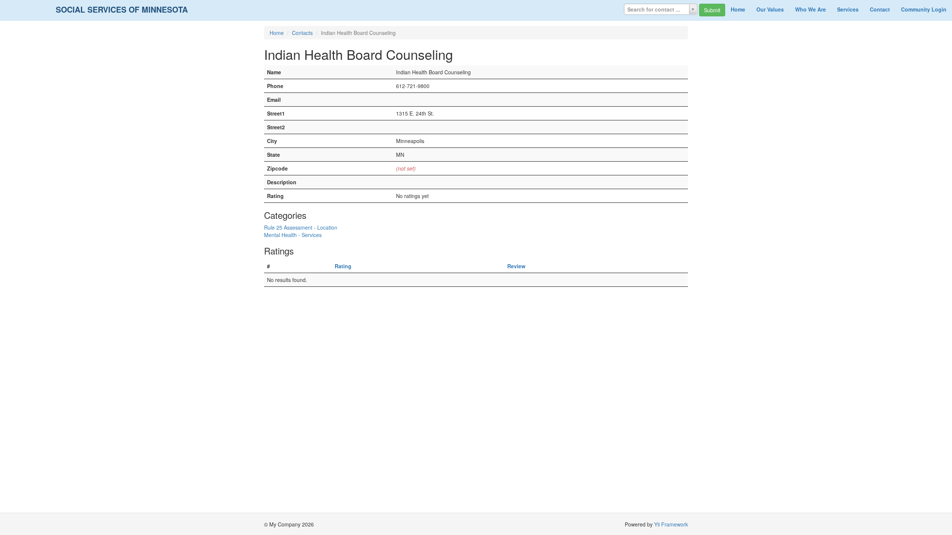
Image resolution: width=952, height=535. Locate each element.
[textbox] (660, 9)
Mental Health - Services (293, 235)
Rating (343, 266)
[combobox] (660, 9)
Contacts (302, 32)
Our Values (770, 9)
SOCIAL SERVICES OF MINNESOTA (122, 9)
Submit (712, 10)
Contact (880, 9)
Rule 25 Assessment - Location (300, 227)
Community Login (923, 9)
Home (738, 9)
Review (516, 266)
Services (848, 9)
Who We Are (810, 9)
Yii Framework (671, 524)
